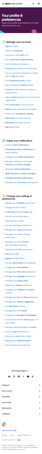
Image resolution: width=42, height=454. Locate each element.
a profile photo (15, 258)
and (20, 173)
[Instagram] (14, 377)
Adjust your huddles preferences (18, 249)
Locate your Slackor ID (16, 55)
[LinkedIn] (9, 377)
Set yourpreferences (17, 331)
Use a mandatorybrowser (19, 85)
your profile (12, 254)
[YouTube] (28, 377)
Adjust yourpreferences (18, 285)
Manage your (19, 302)
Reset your (14, 50)
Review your (19, 113)
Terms (12, 435)
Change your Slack (16, 310)
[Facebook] (19, 377)
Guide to (17, 145)
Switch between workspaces (17, 64)
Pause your (18, 169)
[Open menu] (39, 4)
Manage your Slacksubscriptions (21, 182)
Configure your (19, 157)
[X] (23, 377)
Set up (19, 59)
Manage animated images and (20, 327)
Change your (16, 267)
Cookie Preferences (24, 435)
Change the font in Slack (15, 207)
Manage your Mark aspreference (21, 297)
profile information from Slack (20, 109)
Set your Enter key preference (17, 345)
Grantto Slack (18, 80)
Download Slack (8, 430)
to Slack (11, 46)
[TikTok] (33, 377)
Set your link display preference (18, 225)
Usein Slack (15, 306)
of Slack (12, 127)
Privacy (4, 435)
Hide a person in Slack (14, 221)
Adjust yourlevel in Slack (18, 336)
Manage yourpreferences (20, 203)
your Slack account (18, 118)
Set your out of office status (16, 216)
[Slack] (19, 425)
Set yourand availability (20, 263)
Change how (20, 315)
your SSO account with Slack (21, 68)
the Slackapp (18, 212)
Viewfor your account (19, 105)
